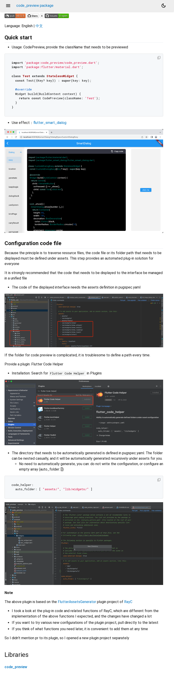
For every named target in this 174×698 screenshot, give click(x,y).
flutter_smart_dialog (49, 123)
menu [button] (8, 5)
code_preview (16, 667)
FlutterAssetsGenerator (77, 602)
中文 (39, 26)
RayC (128, 602)
